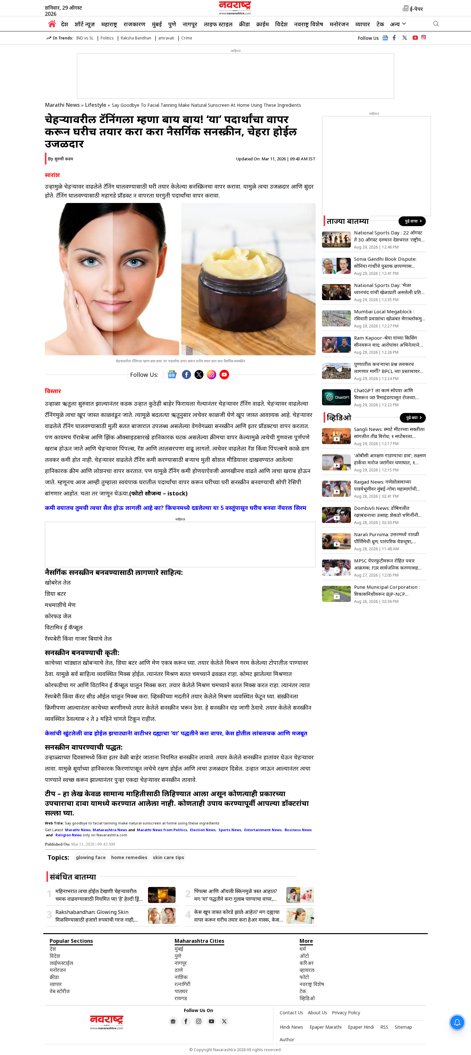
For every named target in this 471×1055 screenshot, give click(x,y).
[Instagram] (211, 374)
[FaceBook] (186, 374)
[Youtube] (224, 374)
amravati (166, 38)
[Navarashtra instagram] (198, 1021)
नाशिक (181, 977)
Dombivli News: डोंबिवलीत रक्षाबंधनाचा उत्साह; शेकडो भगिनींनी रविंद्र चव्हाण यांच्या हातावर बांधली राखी (389, 512)
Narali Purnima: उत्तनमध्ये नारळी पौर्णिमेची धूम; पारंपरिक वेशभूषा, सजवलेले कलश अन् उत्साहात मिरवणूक (389, 538)
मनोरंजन (339, 24)
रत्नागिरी (182, 984)
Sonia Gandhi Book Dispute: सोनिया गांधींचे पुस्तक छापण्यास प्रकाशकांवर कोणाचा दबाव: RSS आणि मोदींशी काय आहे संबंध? (388, 262)
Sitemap (403, 1027)
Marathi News (62, 104)
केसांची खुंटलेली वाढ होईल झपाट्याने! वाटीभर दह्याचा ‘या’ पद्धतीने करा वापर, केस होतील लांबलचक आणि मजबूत (176, 733)
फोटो (304, 977)
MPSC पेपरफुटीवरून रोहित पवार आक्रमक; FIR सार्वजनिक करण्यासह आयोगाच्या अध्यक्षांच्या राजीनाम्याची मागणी (386, 564)
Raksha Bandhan (136, 38)
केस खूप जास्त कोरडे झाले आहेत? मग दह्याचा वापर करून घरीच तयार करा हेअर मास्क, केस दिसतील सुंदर (236, 916)
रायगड (181, 998)
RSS (384, 1027)
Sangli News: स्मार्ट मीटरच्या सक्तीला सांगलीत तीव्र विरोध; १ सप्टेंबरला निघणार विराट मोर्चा (389, 433)
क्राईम (262, 24)
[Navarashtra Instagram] (423, 38)
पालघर (181, 991)
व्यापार (362, 24)
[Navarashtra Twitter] (224, 1021)
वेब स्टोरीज (60, 991)
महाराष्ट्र (109, 24)
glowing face (91, 857)
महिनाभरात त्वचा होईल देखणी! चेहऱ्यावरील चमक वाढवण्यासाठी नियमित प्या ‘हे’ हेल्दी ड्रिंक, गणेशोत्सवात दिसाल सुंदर (100, 895)
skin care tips (168, 857)
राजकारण (134, 24)
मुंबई (157, 24)
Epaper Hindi (361, 1027)
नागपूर (190, 24)
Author (287, 1039)
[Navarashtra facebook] (394, 38)
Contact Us (291, 1012)
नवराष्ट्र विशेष (308, 24)
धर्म (303, 948)
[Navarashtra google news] (173, 1021)
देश (64, 24)
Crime (186, 38)
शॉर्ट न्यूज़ (85, 24)
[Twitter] (199, 374)
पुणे (172, 24)
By (60, 159)
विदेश (281, 24)
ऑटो (304, 955)
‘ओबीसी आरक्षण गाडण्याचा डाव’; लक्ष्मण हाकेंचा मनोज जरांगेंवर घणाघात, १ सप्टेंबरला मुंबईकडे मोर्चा (390, 459)
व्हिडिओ (307, 998)
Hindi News (291, 1027)
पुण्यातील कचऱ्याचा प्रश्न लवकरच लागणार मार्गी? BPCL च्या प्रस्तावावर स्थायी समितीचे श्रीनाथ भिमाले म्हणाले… (389, 368)
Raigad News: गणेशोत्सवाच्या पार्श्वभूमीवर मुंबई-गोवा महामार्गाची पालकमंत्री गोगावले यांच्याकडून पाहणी (388, 485)
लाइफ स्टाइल (218, 24)
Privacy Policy (346, 1012)
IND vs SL (85, 38)
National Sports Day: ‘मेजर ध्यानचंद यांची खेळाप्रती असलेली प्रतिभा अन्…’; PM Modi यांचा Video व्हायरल (390, 289)
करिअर (307, 962)
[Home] (52, 25)
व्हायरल (307, 970)
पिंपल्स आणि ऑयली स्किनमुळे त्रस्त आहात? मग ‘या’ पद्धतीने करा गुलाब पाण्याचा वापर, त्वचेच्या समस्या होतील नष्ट (235, 895)
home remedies (129, 857)
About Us (317, 1012)
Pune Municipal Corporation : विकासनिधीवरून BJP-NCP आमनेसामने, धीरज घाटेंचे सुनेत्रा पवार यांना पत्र (387, 590)
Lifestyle (95, 104)
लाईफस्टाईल (61, 962)
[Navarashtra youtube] (415, 38)
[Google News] (385, 39)
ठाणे (179, 970)
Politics (107, 38)
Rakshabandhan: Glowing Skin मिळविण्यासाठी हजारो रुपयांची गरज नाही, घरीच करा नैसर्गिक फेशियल (95, 916)
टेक (380, 24)
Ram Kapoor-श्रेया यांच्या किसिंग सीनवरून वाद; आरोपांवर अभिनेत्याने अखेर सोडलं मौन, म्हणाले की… (386, 341)
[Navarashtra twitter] (404, 38)
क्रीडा (244, 24)
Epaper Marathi (326, 1027)
